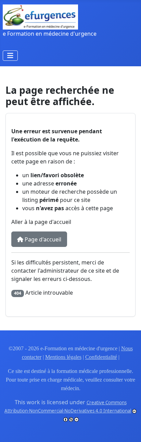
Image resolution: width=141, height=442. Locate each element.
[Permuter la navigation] (10, 55)
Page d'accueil (42, 239)
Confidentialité (101, 357)
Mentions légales (63, 357)
